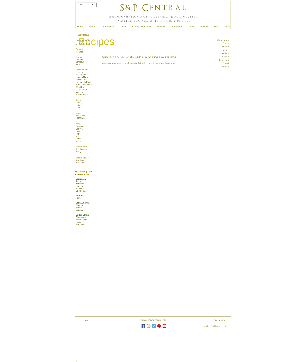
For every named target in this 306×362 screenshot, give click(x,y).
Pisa (78, 136)
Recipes (225, 56)
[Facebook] (143, 326)
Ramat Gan (81, 118)
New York (80, 160)
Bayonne (80, 59)
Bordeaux (80, 62)
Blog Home (83, 34)
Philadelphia (81, 163)
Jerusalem (80, 115)
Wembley (80, 87)
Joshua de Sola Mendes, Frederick (154, 341)
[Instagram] (148, 326)
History (225, 50)
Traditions (223, 60)
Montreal (80, 52)
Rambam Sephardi (84, 85)
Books (225, 43)
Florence (79, 126)
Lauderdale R (82, 82)
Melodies (224, 53)
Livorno (79, 131)
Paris (78, 64)
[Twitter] (154, 326)
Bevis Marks (81, 75)
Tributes (225, 66)
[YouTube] (164, 326)
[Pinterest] (159, 326)
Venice (79, 141)
